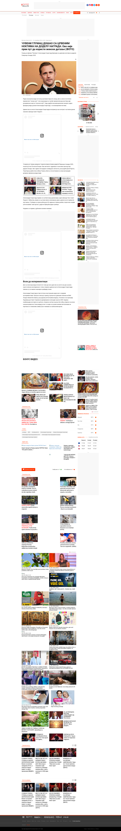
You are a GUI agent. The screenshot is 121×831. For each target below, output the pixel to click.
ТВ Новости (77, 12)
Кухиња (42, 12)
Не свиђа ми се (68, 469)
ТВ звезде (31, 15)
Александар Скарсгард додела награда (51, 434)
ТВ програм (24, 15)
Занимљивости (61, 12)
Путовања (48, 12)
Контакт (28, 824)
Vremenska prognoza (83, 413)
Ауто (71, 12)
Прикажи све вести (83, 97)
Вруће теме (25, 441)
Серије (42, 15)
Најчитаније (87, 84)
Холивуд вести (35, 432)
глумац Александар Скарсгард (60, 432)
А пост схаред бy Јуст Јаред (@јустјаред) (42, 160)
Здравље (30, 12)
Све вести (80, 180)
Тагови (24, 428)
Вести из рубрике (26, 780)
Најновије (80, 84)
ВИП (29, 432)
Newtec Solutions (91, 828)
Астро (53, 12)
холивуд (24, 432)
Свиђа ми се (56, 469)
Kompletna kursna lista (93, 437)
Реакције (93, 84)
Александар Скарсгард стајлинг (29, 437)
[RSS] (98, 180)
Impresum (24, 824)
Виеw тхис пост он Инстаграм (31, 139)
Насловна (23, 12)
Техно (67, 12)
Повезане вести (26, 745)
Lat (96, 5)
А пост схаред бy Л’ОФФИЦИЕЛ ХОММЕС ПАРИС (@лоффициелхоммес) (42, 278)
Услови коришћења (76, 821)
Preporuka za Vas (26, 406)
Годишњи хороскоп (89, 126)
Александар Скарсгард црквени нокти (31, 434)
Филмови (37, 15)
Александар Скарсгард (46, 432)
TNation (97, 828)
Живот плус (36, 12)
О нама (70, 821)
